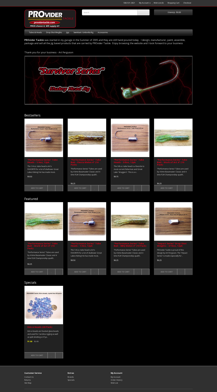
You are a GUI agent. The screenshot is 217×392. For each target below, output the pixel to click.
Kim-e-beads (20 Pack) (39, 326)
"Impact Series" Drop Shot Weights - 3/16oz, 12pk (172, 244)
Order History (116, 380)
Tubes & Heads (35, 32)
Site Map (27, 383)
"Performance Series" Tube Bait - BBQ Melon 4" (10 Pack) (130, 244)
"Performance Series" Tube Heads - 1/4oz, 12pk (42, 161)
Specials (71, 380)
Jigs (67, 32)
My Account (115, 377)
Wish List (114, 383)
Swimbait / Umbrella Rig (83, 32)
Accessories (103, 32)
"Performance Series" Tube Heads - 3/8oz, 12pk (129, 161)
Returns (27, 380)
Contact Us (29, 377)
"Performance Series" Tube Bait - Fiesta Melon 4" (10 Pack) (86, 162)
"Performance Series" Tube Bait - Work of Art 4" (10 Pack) (172, 162)
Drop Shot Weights (54, 32)
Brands (71, 377)
